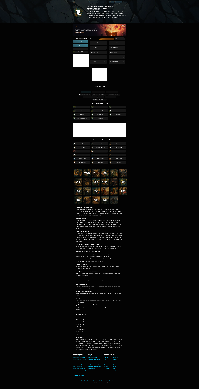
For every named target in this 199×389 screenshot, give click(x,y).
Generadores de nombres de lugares (94, 366)
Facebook (115, 364)
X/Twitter (115, 362)
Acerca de (115, 359)
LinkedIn (114, 368)
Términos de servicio (97, 378)
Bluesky (114, 370)
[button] (80, 41)
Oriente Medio (110, 6)
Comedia (106, 361)
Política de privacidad (90, 378)
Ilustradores (115, 357)
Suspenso (106, 362)
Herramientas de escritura (92, 357)
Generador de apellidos (77, 362)
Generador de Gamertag (77, 366)
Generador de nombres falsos (78, 364)
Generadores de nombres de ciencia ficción (95, 364)
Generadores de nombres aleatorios (96, 6)
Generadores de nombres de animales (94, 362)
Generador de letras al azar (78, 373)
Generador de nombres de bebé (78, 371)
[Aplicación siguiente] (125, 25)
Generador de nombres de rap (78, 361)
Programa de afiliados (108, 378)
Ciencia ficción (106, 357)
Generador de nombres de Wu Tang (79, 370)
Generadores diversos (91, 368)
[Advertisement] (81, 60)
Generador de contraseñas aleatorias (79, 359)
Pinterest (114, 366)
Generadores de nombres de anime (94, 359)
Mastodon (115, 371)
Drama (105, 364)
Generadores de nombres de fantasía (94, 355)
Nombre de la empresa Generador (79, 375)
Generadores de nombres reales (93, 361)
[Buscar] (105, 2)
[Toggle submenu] (126, 2)
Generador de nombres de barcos (79, 368)
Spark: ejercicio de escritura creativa (119, 361)
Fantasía (105, 355)
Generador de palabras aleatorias (79, 355)
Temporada (106, 368)
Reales (105, 6)
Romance (106, 366)
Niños (105, 359)
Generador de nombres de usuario (79, 357)
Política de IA (103, 378)
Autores (114, 355)
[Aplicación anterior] (122, 25)
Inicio (88, 6)
